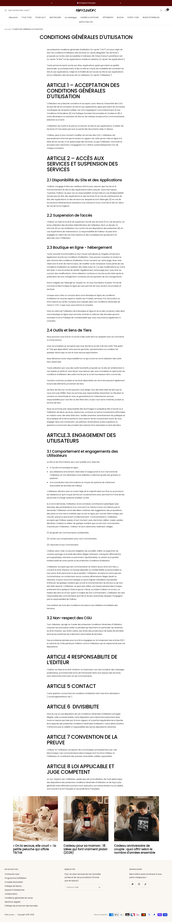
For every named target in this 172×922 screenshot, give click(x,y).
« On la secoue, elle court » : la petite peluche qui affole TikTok (34, 849)
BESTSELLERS (55, 17)
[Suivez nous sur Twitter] (132, 884)
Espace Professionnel (14, 890)
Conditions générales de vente (19, 898)
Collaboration (11, 894)
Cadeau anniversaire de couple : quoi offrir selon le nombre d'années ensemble (134, 849)
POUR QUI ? (40, 17)
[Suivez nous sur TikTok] (145, 884)
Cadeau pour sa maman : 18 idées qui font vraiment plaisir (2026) (86, 849)
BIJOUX (120, 17)
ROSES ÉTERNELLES (151, 17)
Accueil (8, 29)
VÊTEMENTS (107, 17)
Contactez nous (12, 874)
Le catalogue (71, 17)
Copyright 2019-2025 (25, 914)
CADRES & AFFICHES (89, 17)
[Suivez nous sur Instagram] (139, 884)
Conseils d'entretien (14, 882)
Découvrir (13, 17)
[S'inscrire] (99, 887)
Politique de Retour (13, 886)
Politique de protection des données (21, 905)
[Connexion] (161, 10)
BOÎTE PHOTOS (86, 22)
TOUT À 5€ (27, 17)
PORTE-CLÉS (133, 17)
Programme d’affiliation (15, 878)
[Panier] (166, 10)
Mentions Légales (12, 902)
